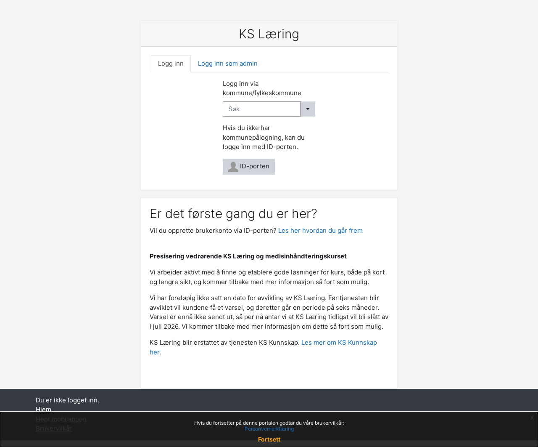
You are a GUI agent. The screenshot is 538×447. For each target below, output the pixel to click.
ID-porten (253, 166)
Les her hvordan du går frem (320, 230)
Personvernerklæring (269, 429)
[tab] (171, 63)
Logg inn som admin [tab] (228, 63)
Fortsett (269, 439)
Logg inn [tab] (171, 63)
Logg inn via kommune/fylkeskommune (262, 88)
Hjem (43, 409)
